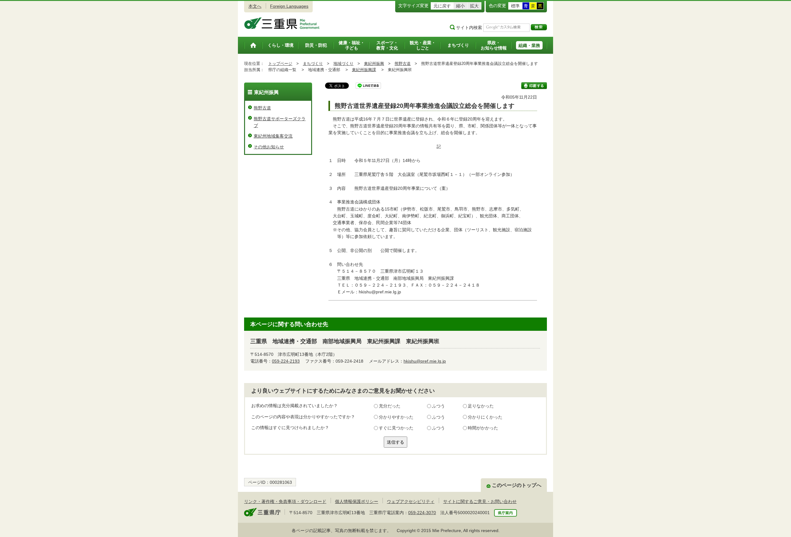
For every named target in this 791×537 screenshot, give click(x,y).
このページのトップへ (516, 485)
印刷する (534, 85)
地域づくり (343, 63)
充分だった (389, 405)
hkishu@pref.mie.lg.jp (425, 361)
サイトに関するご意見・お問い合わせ (480, 501)
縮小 (460, 5)
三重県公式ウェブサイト (282, 23)
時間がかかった (483, 427)
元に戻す (442, 5)
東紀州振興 (374, 63)
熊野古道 (403, 63)
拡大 (474, 5)
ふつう (438, 405)
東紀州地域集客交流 (273, 136)
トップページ (280, 63)
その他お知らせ (269, 146)
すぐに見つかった (396, 427)
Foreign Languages (289, 6)
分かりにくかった (485, 417)
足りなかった (481, 405)
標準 (515, 5)
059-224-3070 (422, 512)
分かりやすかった (396, 417)
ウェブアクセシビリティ (410, 501)
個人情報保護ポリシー (356, 501)
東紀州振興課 (364, 69)
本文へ (254, 6)
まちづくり (313, 63)
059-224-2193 (286, 361)
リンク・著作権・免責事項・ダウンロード (285, 501)
